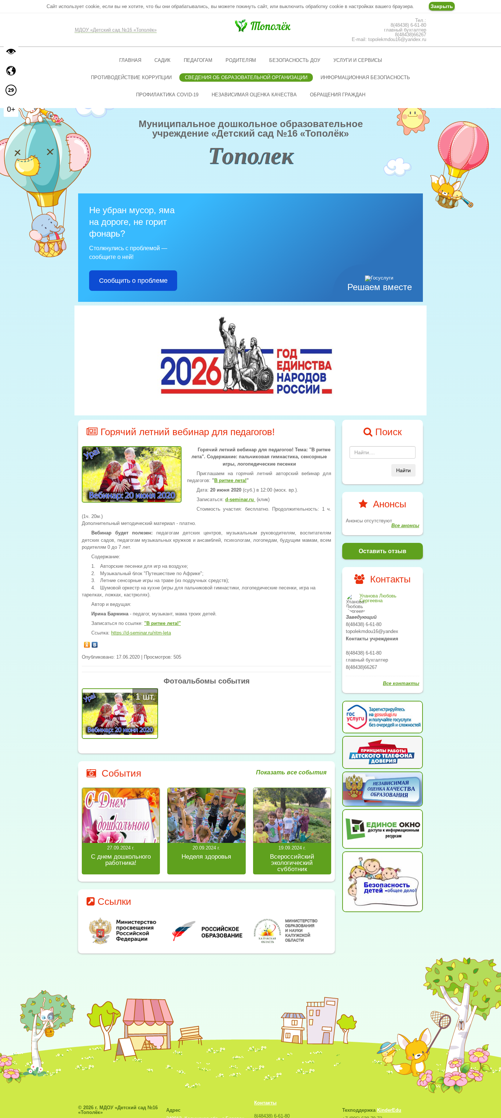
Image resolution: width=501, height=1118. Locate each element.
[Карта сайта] (11, 70)
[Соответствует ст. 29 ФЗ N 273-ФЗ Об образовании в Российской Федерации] (11, 90)
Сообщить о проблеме (133, 280)
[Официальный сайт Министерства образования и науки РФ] (123, 931)
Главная (130, 60)
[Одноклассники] (87, 643)
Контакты (265, 1103)
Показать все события (291, 772)
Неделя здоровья (206, 856)
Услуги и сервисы (357, 60)
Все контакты (401, 683)
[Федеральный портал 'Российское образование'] (206, 931)
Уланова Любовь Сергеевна (377, 598)
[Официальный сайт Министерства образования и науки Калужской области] (289, 931)
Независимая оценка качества (254, 94)
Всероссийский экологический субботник (292, 863)
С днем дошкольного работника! (121, 859)
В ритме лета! (230, 480)
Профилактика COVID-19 (167, 94)
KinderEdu (389, 1110)
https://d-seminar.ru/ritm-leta (141, 633)
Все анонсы (405, 525)
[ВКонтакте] (95, 643)
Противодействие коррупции (131, 77)
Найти (403, 470)
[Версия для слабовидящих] (11, 51)
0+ (11, 109)
